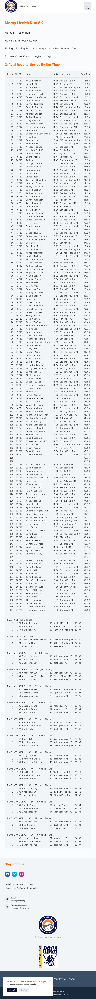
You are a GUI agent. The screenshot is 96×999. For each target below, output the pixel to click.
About (72, 979)
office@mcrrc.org (18, 901)
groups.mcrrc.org (22, 884)
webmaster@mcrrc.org (20, 908)
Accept (12, 990)
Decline (24, 990)
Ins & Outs (19, 888)
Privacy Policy (57, 991)
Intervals (32, 888)
